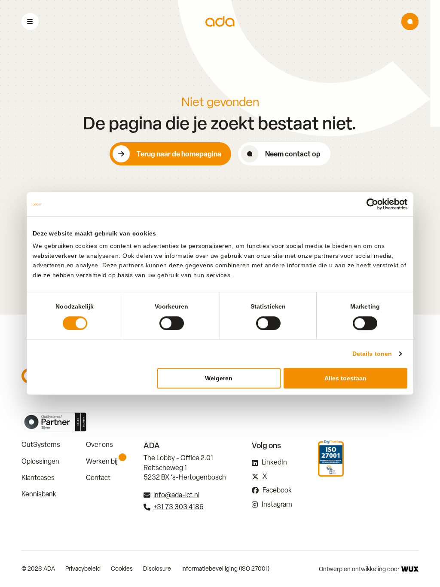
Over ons (99, 444)
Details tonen (372, 353)
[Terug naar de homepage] (220, 21)
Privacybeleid (83, 568)
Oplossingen (40, 461)
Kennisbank (38, 493)
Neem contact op (293, 154)
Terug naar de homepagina (179, 154)
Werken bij (102, 461)
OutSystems (40, 444)
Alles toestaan (345, 378)
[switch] (171, 323)
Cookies (122, 568)
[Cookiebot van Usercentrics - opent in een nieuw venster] (369, 204)
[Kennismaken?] (410, 21)
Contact (98, 477)
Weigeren (218, 378)
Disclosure (157, 568)
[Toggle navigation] (30, 21)
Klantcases (38, 477)
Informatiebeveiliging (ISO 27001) (225, 568)
